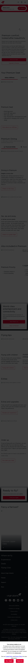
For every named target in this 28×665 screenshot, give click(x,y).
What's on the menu (14, 61)
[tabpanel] (14, 107)
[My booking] (21, 2)
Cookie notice (14, 620)
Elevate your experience (9, 412)
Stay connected (14, 325)
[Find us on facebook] (10, 600)
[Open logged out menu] (18, 2)
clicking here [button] (18, 653)
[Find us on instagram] (6, 600)
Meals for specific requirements (14, 64)
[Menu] (25, 2)
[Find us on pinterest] (22, 600)
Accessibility (14, 614)
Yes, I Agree (9, 661)
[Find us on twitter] (14, 600)
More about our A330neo (9, 127)
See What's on (14, 321)
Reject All (19, 661)
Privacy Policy (18, 656)
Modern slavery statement (14, 617)
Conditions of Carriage (14, 608)
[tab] (9, 77)
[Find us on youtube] (18, 600)
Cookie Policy (9, 656)
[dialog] (14, 653)
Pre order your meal (8, 460)
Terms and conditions (14, 605)
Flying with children (8, 367)
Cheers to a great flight (9, 234)
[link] (14, 556)
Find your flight (14, 497)
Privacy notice (14, 611)
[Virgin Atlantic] (5, 2)
